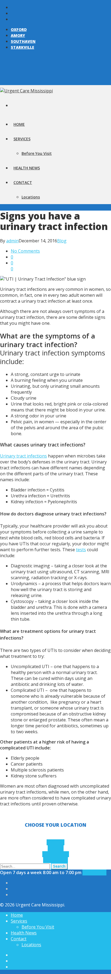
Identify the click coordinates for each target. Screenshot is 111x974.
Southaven (23, 41)
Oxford (19, 29)
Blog (62, 241)
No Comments (25, 251)
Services (21, 138)
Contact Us (94, 872)
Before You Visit (37, 153)
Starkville (22, 47)
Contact (22, 182)
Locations (31, 197)
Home (19, 124)
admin (12, 241)
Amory (18, 35)
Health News (26, 167)
